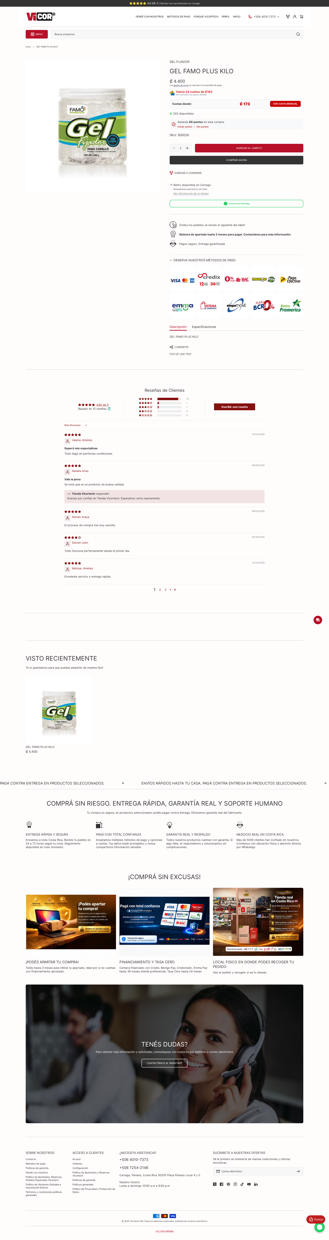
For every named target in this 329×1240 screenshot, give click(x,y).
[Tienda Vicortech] (41, 16)
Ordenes (77, 1163)
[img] (72, 434)
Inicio (28, 46)
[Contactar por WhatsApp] (319, 1227)
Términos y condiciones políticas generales (44, 1194)
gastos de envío (181, 85)
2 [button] (160, 589)
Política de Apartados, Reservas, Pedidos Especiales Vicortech (44, 1178)
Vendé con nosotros (37, 1172)
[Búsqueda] (299, 34)
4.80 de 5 (102, 404)
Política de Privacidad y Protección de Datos (93, 1190)
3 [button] (165, 589)
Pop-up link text (181, 354)
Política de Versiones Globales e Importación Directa (43, 1186)
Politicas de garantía (37, 1168)
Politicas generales (82, 1184)
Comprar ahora (236, 160)
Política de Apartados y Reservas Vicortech (90, 1174)
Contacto (31, 1159)
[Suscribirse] (299, 1171)
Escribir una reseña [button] (235, 407)
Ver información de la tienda (191, 193)
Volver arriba (164, 1231)
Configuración (80, 1168)
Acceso (76, 1159)
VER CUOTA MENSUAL (285, 104)
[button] (236, 260)
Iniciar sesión (185, 126)
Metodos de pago (36, 1163)
